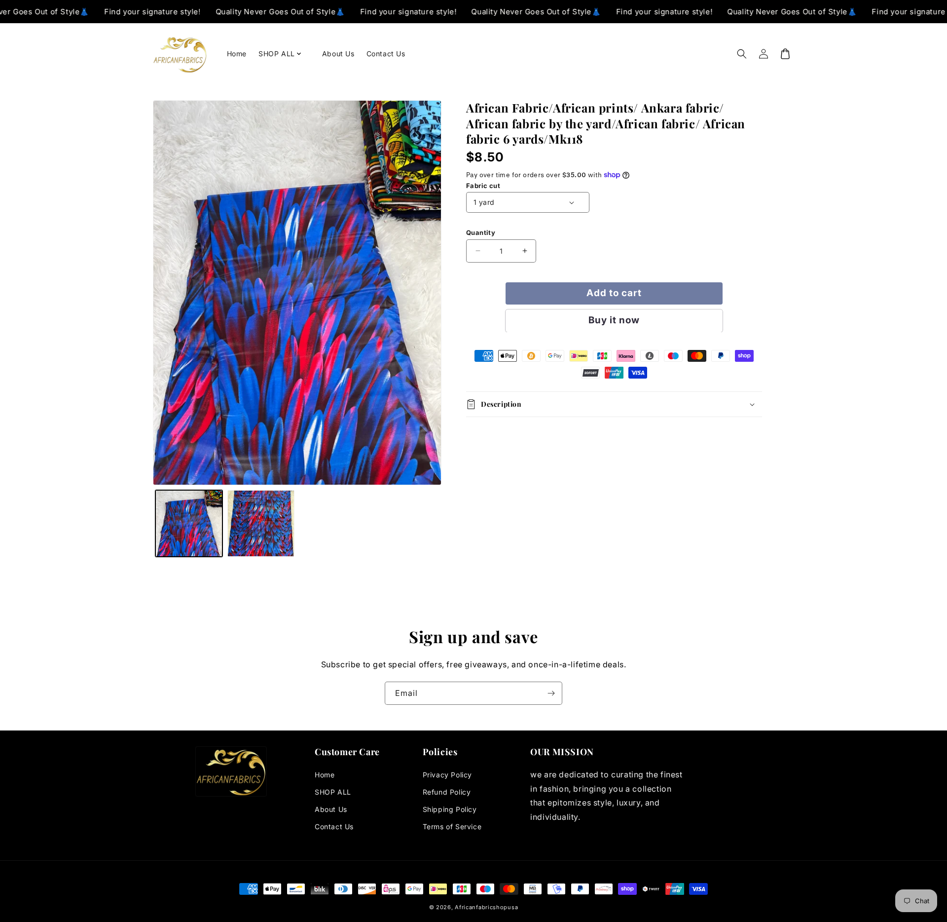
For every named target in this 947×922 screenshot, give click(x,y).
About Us (331, 809)
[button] (284, 53)
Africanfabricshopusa (486, 907)
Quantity (480, 232)
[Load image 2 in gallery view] (260, 523)
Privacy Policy (447, 774)
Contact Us (334, 826)
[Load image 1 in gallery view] (188, 523)
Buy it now (614, 320)
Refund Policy (447, 792)
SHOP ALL (333, 792)
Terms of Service (452, 826)
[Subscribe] (551, 693)
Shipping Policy (450, 809)
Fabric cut (483, 186)
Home (324, 774)
